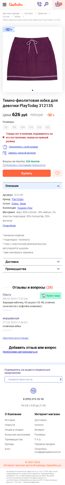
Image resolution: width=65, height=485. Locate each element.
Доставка (12, 262)
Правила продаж (45, 444)
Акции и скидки (14, 429)
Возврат (40, 429)
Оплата (39, 424)
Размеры (40, 434)
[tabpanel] (32, 59)
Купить (26, 173)
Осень (15, 203)
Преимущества (15, 269)
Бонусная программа (17, 434)
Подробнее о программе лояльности (24, 165)
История (10, 420)
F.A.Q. (38, 439)
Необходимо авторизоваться (20, 351)
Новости (10, 424)
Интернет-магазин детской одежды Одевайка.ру (32, 465)
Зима (23, 203)
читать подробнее (31, 482)
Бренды (9, 444)
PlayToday (18, 199)
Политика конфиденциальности (47, 450)
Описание (12, 186)
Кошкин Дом (25, 207)
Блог (7, 449)
